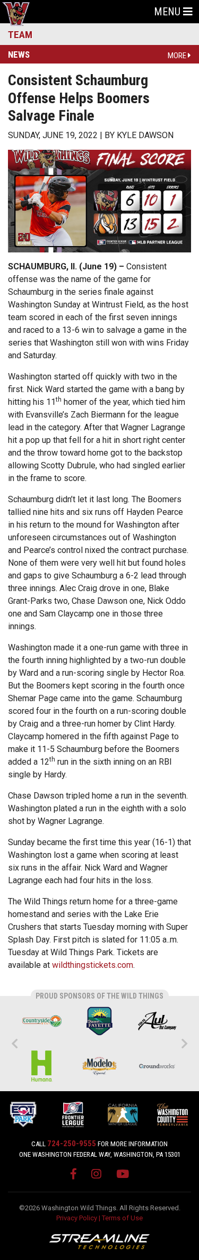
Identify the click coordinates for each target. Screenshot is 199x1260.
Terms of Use (122, 1218)
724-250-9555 (71, 1143)
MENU (168, 11)
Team (20, 35)
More (178, 55)
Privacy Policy (76, 1218)
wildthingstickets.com (92, 965)
